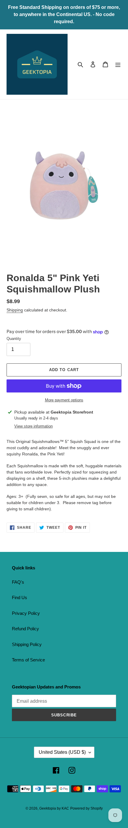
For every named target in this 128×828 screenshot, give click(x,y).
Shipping (15, 310)
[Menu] (118, 64)
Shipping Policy (27, 644)
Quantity (14, 338)
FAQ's (18, 582)
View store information (33, 426)
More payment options (64, 400)
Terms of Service (28, 659)
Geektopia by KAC (54, 808)
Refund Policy (25, 628)
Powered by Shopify (86, 808)
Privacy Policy (26, 613)
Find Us (19, 597)
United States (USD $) (62, 752)
